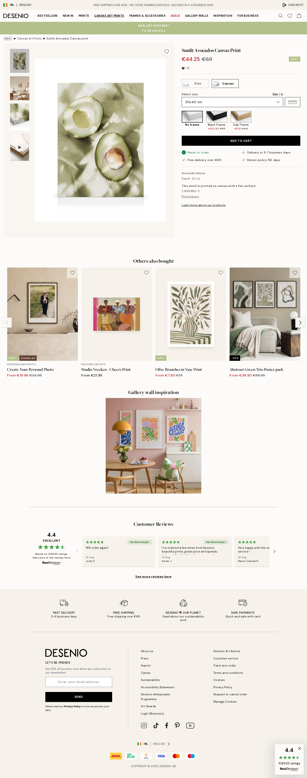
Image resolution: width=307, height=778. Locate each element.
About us (147, 651)
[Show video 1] (19, 147)
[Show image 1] (19, 61)
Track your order (224, 665)
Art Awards (148, 706)
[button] (292, 102)
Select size (190, 94)
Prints (84, 16)
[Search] (280, 16)
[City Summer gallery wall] (153, 446)
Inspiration (222, 16)
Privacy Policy (72, 706)
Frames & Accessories (147, 16)
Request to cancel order (230, 694)
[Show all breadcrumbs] (7, 39)
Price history (190, 196)
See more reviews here (153, 576)
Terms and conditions (228, 673)
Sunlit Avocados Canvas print (68, 38)
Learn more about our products (204, 205)
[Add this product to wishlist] (167, 51)
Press (145, 658)
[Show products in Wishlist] (289, 16)
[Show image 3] (19, 117)
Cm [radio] (275, 94)
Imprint (146, 665)
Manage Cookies (225, 701)
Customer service (225, 658)
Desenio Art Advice (226, 651)
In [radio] (282, 94)
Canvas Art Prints (109, 16)
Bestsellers (48, 16)
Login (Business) (152, 713)
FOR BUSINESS (248, 16)
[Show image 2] (19, 88)
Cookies (219, 680)
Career (146, 673)
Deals (175, 16)
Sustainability (150, 680)
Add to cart (241, 141)
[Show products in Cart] (299, 16)
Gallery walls (196, 16)
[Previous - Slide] (178, 120)
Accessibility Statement (157, 687)
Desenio (166, 766)
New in (68, 16)
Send (79, 697)
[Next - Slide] (303, 120)
